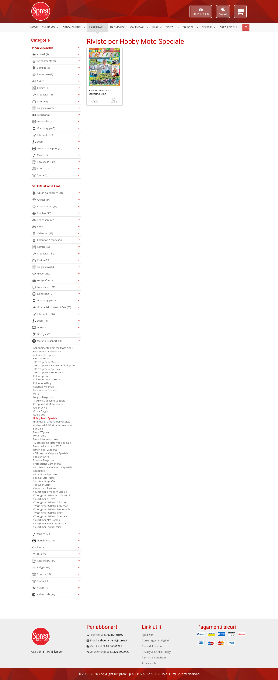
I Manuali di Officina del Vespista (51, 421)
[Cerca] (245, 27)
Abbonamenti (72, 27)
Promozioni (118, 27)
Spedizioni (148, 635)
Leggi (41, 141)
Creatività (45, 94)
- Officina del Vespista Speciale (50, 453)
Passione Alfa (41, 456)
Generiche (44, 121)
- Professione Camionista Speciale (52, 467)
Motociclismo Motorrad (46, 439)
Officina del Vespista (45, 449)
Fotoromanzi (46, 287)
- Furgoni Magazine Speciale (49, 400)
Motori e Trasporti (49, 148)
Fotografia (44, 114)
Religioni (43, 567)
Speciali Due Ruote (44, 477)
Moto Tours (39, 435)
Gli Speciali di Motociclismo (48, 404)
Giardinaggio (46, 128)
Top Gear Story (41, 484)
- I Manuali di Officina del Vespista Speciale (52, 426)
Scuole (207, 27)
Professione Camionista (47, 463)
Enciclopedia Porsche (45, 390)
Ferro (36, 393)
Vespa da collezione (44, 488)
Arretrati (96, 27)
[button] (240, 13)
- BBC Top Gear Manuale (47, 362)
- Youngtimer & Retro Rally (48, 513)
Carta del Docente (153, 646)
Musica (42, 155)
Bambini (43, 67)
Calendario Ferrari (43, 386)
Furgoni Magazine (43, 397)
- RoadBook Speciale (45, 474)
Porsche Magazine (43, 460)
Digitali (171, 27)
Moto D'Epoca (41, 432)
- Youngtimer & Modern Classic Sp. (52, 495)
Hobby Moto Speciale (45, 418)
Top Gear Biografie (44, 481)
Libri (155, 27)
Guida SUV (39, 414)
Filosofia (43, 273)
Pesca (42, 547)
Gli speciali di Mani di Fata (54, 307)
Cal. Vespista (40, 376)
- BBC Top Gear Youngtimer (48, 372)
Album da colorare (50, 193)
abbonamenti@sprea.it (113, 640)
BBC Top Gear (41, 358)
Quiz (41, 554)
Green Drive (40, 407)
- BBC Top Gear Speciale (47, 369)
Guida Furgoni (41, 411)
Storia (42, 175)
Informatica (45, 135)
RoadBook (39, 470)
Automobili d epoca (44, 355)
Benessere (45, 74)
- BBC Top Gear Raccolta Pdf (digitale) (54, 365)
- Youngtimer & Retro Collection (50, 506)
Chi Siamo (48, 27)
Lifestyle (43, 334)
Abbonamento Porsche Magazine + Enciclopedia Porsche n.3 (53, 349)
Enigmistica (45, 108)
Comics (42, 88)
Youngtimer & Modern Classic (50, 491)
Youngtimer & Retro (44, 499)
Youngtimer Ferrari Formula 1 (49, 523)
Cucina (42, 101)
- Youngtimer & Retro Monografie (52, 509)
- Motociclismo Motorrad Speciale (52, 442)
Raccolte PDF (46, 162)
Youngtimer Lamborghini (47, 527)
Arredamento (46, 61)
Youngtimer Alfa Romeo (46, 520)
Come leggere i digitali (155, 640)
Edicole (228, 27)
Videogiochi (46, 594)
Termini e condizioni (154, 657)
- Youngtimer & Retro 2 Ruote (49, 502)
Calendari (137, 27)
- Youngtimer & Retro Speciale (50, 516)
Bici (40, 81)
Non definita (45, 540)
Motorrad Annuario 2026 (47, 446)
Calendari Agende (49, 240)
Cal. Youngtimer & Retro (46, 379)
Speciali (189, 27)
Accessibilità (149, 663)
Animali (43, 54)
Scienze (43, 168)
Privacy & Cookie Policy (156, 652)
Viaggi (42, 587)
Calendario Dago (42, 383)
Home (34, 27)
